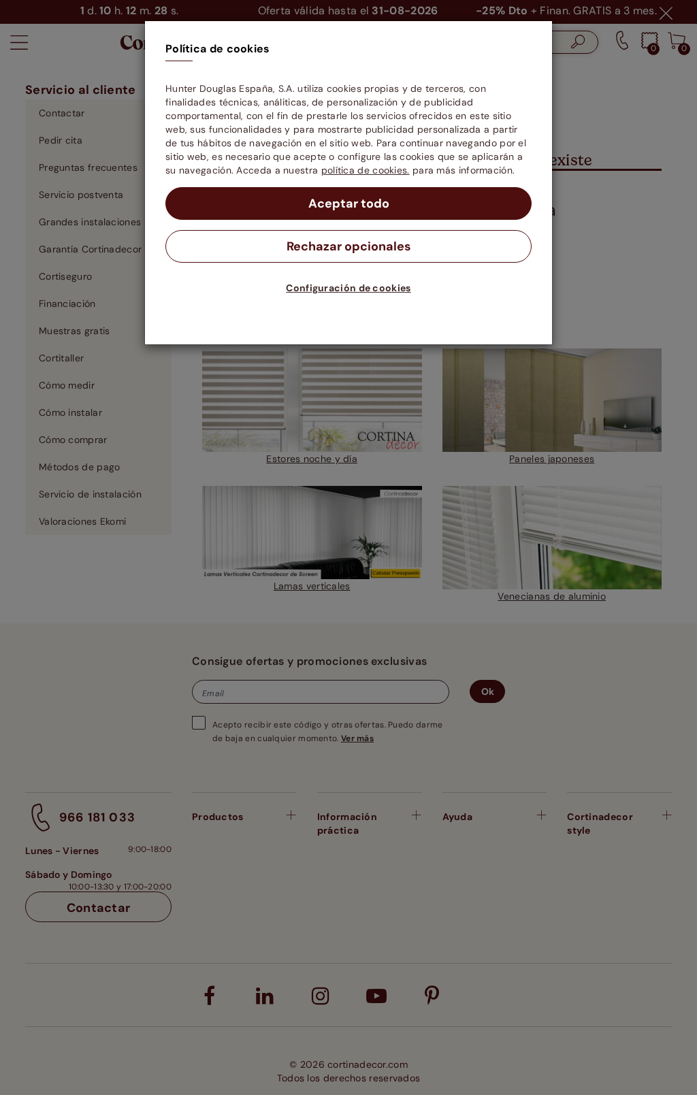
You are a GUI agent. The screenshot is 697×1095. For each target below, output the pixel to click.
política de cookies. (365, 170)
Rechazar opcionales (349, 246)
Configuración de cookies (348, 288)
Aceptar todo (348, 203)
